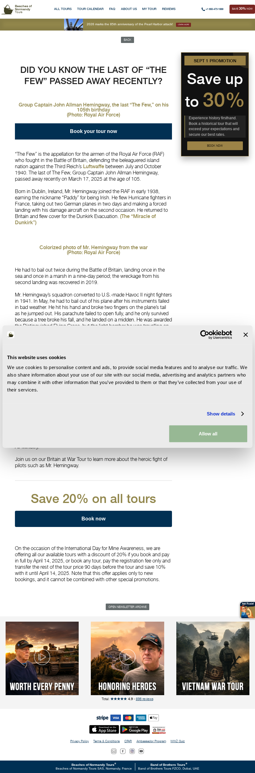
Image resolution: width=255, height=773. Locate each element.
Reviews (168, 9)
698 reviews (144, 699)
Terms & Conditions (106, 741)
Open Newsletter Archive (127, 607)
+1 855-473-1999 (214, 9)
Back (127, 39)
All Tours (63, 9)
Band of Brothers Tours (168, 764)
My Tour (149, 9)
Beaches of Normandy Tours (93, 764)
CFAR (128, 741)
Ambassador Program (151, 741)
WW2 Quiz (177, 741)
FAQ (112, 9)
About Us (129, 9)
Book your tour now (93, 131)
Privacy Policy (79, 741)
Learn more (183, 24)
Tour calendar (90, 9)
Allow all (208, 433)
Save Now (242, 9)
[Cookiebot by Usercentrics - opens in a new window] (205, 334)
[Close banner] (245, 335)
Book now (215, 145)
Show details (221, 413)
